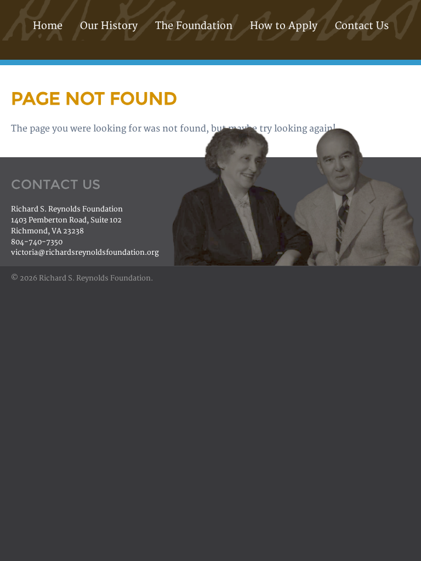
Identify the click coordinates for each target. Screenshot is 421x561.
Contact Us (362, 26)
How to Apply (283, 26)
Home (47, 26)
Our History (109, 26)
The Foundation (193, 26)
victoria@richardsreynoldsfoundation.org (85, 252)
